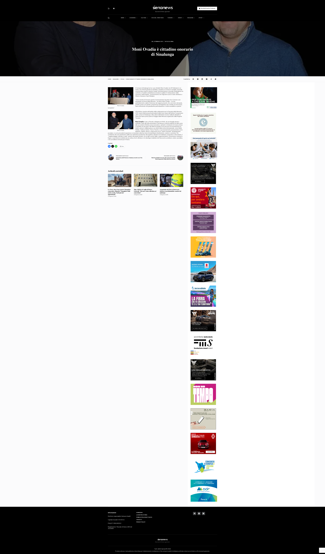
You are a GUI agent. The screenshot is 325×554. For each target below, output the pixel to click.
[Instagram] (199, 513)
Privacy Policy (140, 522)
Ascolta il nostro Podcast (208, 8)
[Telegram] (211, 79)
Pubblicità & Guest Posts (144, 517)
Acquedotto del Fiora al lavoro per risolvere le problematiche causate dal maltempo (170, 191)
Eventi (180, 17)
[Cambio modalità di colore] (114, 8)
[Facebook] (193, 79)
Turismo (170, 17)
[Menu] (109, 8)
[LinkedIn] (202, 79)
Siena (171, 41)
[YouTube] (203, 513)
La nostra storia (141, 515)
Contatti (139, 519)
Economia (133, 17)
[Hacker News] (206, 79)
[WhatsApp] (215, 79)
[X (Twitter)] (197, 79)
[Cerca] (108, 18)
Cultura (143, 17)
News (122, 17)
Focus (168, 41)
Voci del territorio (157, 17)
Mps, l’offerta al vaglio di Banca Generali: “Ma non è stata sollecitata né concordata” (145, 191)
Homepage (139, 512)
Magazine (190, 17)
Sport (201, 17)
